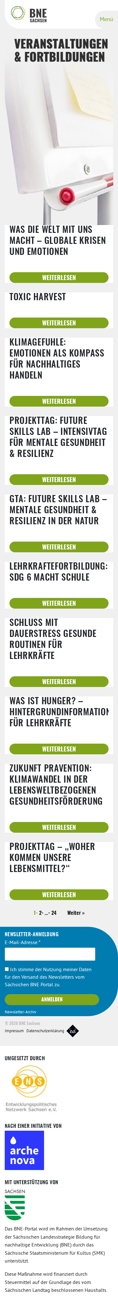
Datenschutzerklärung (45, 1031)
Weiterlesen (59, 278)
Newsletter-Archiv (20, 1012)
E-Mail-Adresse (23, 943)
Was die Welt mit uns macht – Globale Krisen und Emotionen (57, 241)
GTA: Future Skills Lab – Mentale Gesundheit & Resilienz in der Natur (58, 510)
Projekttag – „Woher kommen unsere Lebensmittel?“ (52, 858)
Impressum (14, 1031)
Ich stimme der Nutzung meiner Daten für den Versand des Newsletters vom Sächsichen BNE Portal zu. (48, 977)
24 (54, 913)
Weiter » (76, 913)
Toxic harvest (37, 297)
